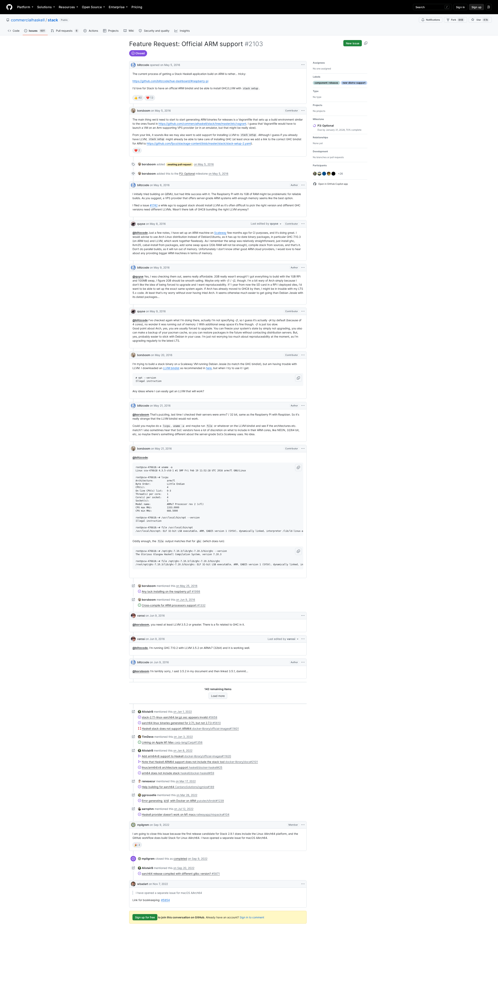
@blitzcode (140, 232)
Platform (23, 7)
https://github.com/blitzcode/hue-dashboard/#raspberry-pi (170, 81)
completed (180, 858)
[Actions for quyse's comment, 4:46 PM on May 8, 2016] (303, 224)
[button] (298, 378)
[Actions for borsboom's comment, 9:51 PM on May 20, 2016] (303, 355)
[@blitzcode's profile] (133, 64)
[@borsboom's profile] (133, 110)
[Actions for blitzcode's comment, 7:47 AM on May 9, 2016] (303, 267)
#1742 (154, 205)
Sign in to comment (252, 917)
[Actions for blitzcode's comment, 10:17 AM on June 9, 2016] (303, 662)
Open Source (92, 7)
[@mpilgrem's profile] (133, 824)
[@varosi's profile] (133, 615)
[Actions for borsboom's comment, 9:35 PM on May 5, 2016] (303, 110)
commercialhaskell (28, 20)
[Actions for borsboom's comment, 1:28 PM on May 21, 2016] (303, 448)
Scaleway (220, 232)
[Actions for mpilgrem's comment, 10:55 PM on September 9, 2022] (303, 825)
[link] (147, 164)
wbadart (142, 884)
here (209, 368)
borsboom (143, 110)
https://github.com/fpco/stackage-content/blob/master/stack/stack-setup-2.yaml (199, 143)
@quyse (137, 276)
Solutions (44, 7)
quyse (141, 223)
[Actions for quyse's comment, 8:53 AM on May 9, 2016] (303, 311)
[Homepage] (9, 7)
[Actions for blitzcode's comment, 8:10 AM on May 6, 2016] (303, 185)
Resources (67, 7)
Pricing (137, 7)
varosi (141, 615)
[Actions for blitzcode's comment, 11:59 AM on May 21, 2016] (303, 405)
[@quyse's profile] (133, 223)
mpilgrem (143, 824)
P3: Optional (187, 173)
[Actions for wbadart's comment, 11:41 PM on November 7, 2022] (303, 884)
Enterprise (116, 7)
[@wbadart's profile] (133, 884)
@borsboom (140, 414)
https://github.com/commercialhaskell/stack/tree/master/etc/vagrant (202, 123)
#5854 (165, 900)
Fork (457, 19)
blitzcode (143, 64)
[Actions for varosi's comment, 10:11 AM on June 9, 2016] (303, 615)
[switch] (138, 98)
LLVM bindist (171, 368)
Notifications (433, 19)
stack (53, 20)
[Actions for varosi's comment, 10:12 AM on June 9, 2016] (303, 639)
